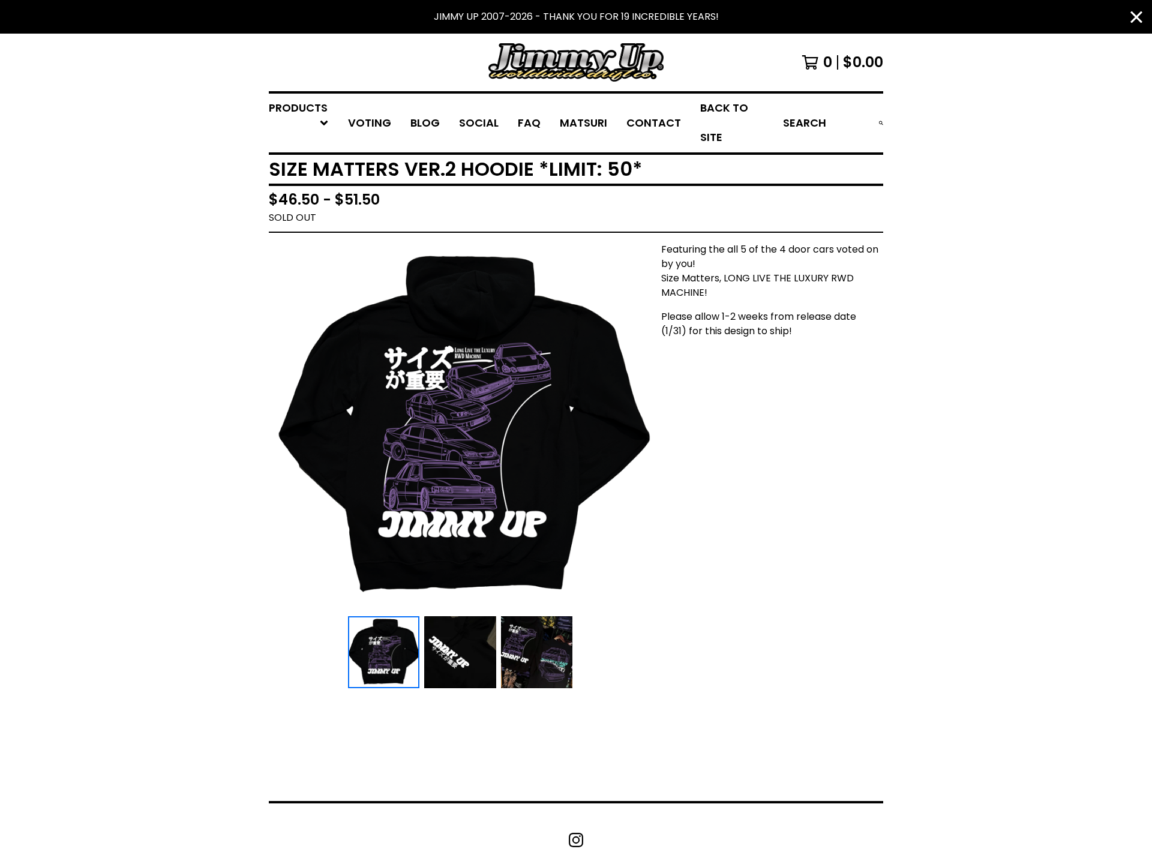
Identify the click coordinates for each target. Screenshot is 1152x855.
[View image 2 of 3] (460, 652)
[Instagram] (576, 840)
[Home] (576, 62)
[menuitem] (299, 123)
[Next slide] (634, 427)
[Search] (881, 123)
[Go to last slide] (285, 427)
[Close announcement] (1136, 17)
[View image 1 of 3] (384, 652)
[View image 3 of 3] (537, 652)
